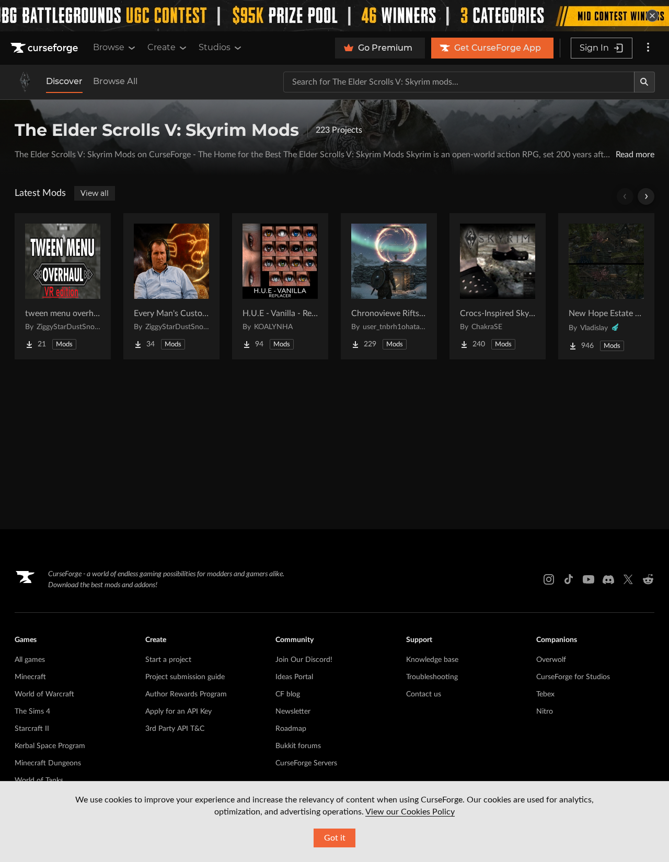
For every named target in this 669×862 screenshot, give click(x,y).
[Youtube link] (588, 579)
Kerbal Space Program (50, 746)
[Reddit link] (648, 579)
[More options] (648, 48)
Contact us (423, 694)
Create (161, 47)
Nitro (544, 711)
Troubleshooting (432, 677)
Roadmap (290, 728)
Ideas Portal (294, 677)
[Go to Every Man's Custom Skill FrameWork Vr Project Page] (171, 286)
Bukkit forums (298, 746)
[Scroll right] (646, 196)
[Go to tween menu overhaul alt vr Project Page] (63, 286)
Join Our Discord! (303, 659)
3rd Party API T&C (174, 728)
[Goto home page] (45, 48)
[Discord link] (608, 579)
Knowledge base (432, 659)
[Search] (644, 82)
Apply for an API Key (178, 711)
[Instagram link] (549, 579)
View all (94, 193)
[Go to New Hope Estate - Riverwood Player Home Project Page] (606, 286)
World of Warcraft (44, 694)
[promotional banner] (334, 15)
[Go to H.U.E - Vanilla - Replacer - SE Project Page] (280, 286)
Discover (64, 81)
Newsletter (292, 711)
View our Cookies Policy (410, 812)
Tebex (545, 694)
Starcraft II (32, 728)
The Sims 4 (32, 711)
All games (30, 659)
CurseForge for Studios (573, 677)
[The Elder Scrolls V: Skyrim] (25, 82)
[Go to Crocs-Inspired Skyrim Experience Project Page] (497, 286)
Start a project (168, 659)
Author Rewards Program (186, 694)
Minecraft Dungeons (48, 763)
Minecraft (30, 677)
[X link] (628, 579)
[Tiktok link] (568, 579)
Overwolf (551, 659)
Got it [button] (334, 838)
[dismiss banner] (652, 15)
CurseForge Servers (306, 763)
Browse (108, 47)
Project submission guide (185, 677)
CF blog (287, 694)
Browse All (115, 81)
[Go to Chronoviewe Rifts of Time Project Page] (389, 286)
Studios (214, 47)
